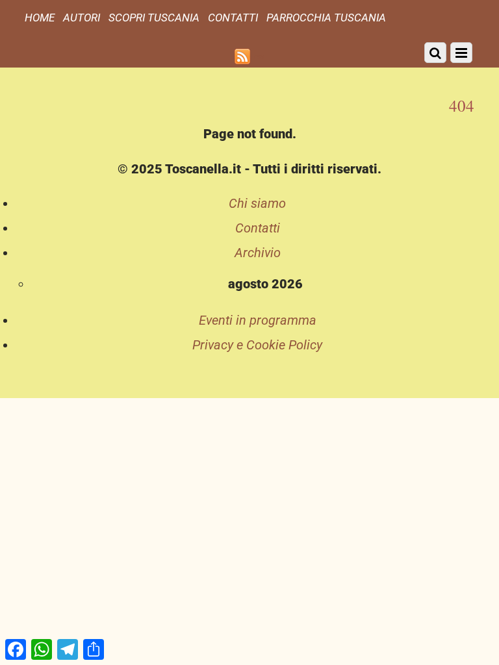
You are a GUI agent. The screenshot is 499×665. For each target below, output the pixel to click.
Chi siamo (257, 203)
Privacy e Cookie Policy (257, 345)
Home (40, 17)
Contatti (233, 17)
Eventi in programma (257, 320)
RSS (259, 56)
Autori (81, 17)
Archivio (258, 252)
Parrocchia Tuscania (326, 17)
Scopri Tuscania (154, 17)
